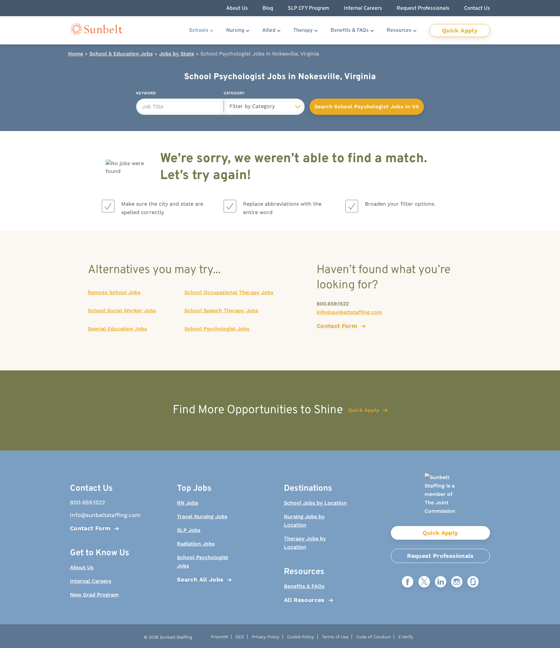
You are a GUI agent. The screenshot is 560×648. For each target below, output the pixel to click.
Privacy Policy (265, 637)
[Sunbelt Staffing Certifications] (440, 499)
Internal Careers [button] (363, 8)
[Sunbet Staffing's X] (424, 582)
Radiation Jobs (196, 544)
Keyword (146, 94)
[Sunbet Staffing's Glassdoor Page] (473, 582)
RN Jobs (187, 503)
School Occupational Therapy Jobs (228, 292)
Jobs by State (176, 54)
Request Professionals (440, 555)
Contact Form (90, 528)
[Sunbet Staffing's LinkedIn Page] (440, 582)
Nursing (235, 30)
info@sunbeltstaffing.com (349, 312)
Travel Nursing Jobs (202, 516)
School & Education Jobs (121, 54)
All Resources (304, 599)
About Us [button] (237, 8)
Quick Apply (459, 30)
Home (75, 54)
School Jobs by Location (315, 503)
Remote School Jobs (114, 292)
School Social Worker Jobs (122, 310)
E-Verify (405, 637)
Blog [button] (267, 8)
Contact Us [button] (477, 8)
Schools (198, 30)
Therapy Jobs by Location (305, 542)
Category (234, 94)
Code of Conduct (373, 637)
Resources (399, 30)
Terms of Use (335, 637)
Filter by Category (252, 106)
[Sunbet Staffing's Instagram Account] (456, 582)
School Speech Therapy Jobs (221, 310)
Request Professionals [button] (423, 8)
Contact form (337, 325)
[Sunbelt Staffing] (96, 30)
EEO (240, 637)
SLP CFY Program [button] (308, 8)
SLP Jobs (188, 530)
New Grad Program (94, 595)
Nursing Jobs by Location (304, 520)
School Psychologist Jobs (216, 329)
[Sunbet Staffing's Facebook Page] (408, 582)
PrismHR (219, 637)
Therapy (303, 30)
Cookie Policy (300, 637)
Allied (268, 30)
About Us (81, 567)
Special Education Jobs (117, 329)
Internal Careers (90, 581)
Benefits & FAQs (350, 30)
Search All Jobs (200, 579)
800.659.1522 (333, 304)
